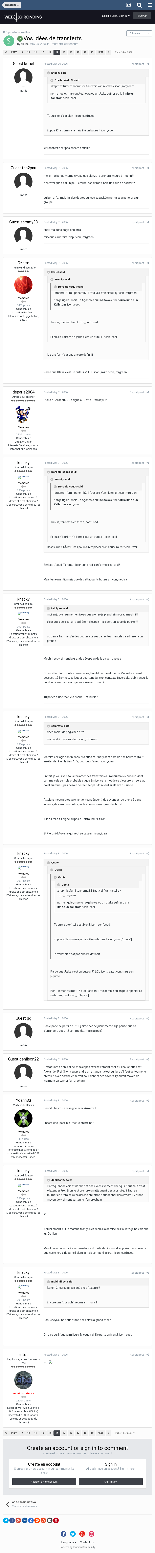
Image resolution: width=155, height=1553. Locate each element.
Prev (14, 52)
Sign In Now (110, 1481)
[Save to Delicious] (31, 1520)
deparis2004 (24, 392)
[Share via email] (49, 1520)
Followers (135, 33)
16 (71, 52)
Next (100, 52)
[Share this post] (148, 63)
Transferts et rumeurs (64, 43)
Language (68, 1542)
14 (57, 52)
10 (28, 52)
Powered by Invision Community (77, 1547)
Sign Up (142, 15)
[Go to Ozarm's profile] (23, 285)
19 (92, 52)
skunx (24, 43)
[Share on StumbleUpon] (43, 1520)
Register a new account (44, 1481)
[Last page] (108, 52)
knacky (23, 462)
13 (49, 52)
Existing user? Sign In (115, 15)
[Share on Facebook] (12, 1520)
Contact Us (87, 1542)
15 (64, 52)
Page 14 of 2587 (124, 52)
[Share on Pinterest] (56, 1520)
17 (78, 52)
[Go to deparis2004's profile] (23, 414)
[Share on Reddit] (37, 1520)
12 (42, 52)
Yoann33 (23, 1100)
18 (85, 52)
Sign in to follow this (18, 32)
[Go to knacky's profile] (23, 477)
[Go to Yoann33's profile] (23, 1118)
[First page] (6, 52)
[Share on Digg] (24, 1520)
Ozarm (23, 262)
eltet (23, 1354)
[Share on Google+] (18, 1520)
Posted (56, 63)
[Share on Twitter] (6, 1520)
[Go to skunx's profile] (8, 40)
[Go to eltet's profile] (23, 1380)
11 (35, 52)
